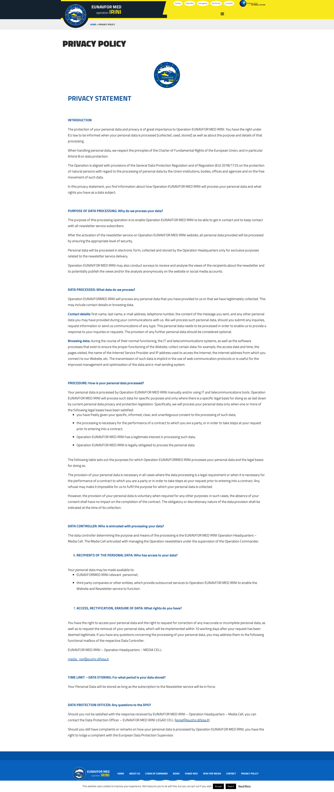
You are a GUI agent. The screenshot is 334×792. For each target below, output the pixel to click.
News (176, 773)
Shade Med (191, 773)
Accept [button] (218, 786)
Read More (244, 786)
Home (93, 24)
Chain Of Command (156, 773)
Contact (231, 773)
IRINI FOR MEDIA (212, 773)
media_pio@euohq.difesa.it (88, 659)
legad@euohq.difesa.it (192, 720)
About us (134, 773)
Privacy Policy (250, 773)
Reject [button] (231, 786)
